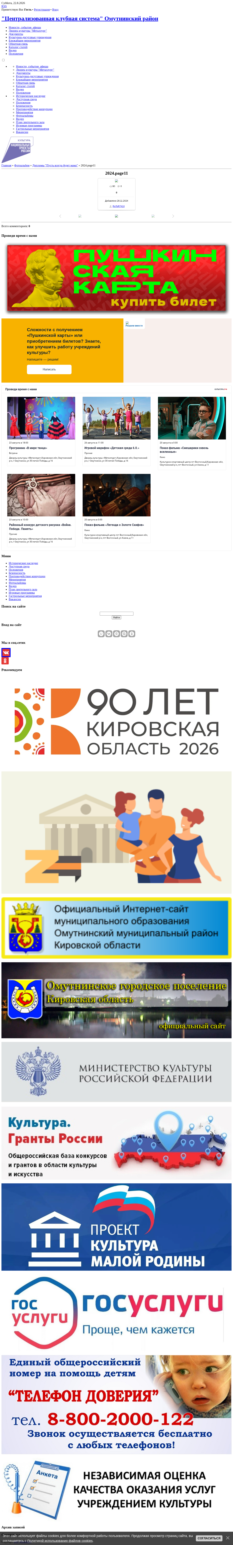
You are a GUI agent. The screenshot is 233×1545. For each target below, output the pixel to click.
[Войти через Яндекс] (116, 633)
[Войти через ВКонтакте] (108, 633)
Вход (55, 9)
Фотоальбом (21, 165)
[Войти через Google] (124, 633)
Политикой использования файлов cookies (60, 1541)
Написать (49, 369)
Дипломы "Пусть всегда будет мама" (55, 165)
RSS (4, 6)
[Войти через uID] (101, 633)
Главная (6, 165)
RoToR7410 (119, 206)
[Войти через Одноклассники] (131, 633)
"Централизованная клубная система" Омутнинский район (79, 18)
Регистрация (42, 9)
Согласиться (209, 1538)
